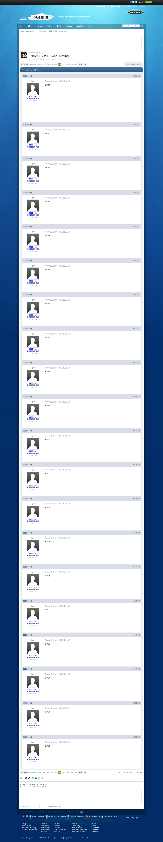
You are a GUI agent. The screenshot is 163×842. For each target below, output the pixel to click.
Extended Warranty (29, 828)
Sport (43, 833)
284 (51, 64)
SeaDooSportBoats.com (27, 807)
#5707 (135, 295)
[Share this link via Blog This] (43, 778)
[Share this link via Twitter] (21, 778)
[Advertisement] (81, 43)
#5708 (135, 329)
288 (67, 64)
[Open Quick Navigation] (89, 26)
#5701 (135, 76)
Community (45, 826)
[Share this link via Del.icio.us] (29, 778)
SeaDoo (57, 831)
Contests (57, 826)
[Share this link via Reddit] (33, 778)
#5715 (135, 567)
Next (81, 64)
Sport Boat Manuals (79, 831)
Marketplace (45, 828)
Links (59, 26)
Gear (123, 6)
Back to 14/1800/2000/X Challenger (130, 772)
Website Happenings (29, 830)
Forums (40, 26)
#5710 (135, 397)
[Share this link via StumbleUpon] (36, 778)
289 (71, 64)
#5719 (135, 703)
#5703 (135, 159)
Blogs (30, 26)
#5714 (135, 533)
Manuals (69, 26)
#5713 (135, 499)
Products (95, 830)
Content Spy (40, 811)
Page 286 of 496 (35, 64)
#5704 (135, 193)
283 (47, 64)
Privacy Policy (86, 838)
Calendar (51, 838)
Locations (95, 828)
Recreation (42, 807)
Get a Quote (141, 6)
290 (75, 64)
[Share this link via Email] (39, 778)
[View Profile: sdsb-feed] (33, 89)
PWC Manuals (77, 828)
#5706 (135, 261)
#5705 (135, 226)
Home (21, 26)
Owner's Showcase (61, 830)
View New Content (27, 811)
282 (43, 64)
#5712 (135, 465)
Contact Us (69, 811)
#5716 (135, 601)
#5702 (135, 124)
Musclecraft (45, 830)
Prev (26, 64)
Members (77, 838)
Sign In (141, 2)
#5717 (135, 635)
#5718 (135, 669)
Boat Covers (26, 826)
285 (55, 64)
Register (148, 2)
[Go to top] (81, 812)
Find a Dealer (131, 6)
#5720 (135, 737)
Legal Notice (68, 838)
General (57, 828)
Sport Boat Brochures (80, 830)
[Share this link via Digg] (26, 778)
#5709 (135, 363)
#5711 (135, 431)
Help (78, 811)
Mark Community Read (55, 811)
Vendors (80, 26)
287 (63, 64)
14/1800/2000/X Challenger (57, 807)
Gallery (50, 26)
